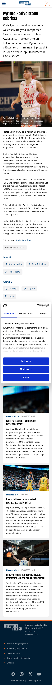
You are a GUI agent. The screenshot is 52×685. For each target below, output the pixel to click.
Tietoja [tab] (43, 313)
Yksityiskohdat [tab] (26, 313)
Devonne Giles (15, 264)
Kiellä (26, 377)
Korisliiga (12, 288)
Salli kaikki (26, 361)
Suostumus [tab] (9, 313)
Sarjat (11, 296)
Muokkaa (24, 369)
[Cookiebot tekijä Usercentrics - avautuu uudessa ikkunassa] (37, 306)
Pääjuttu (31, 288)
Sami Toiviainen (39, 264)
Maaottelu (11, 494)
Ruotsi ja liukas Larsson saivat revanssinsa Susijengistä (21, 501)
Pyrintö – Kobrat (23, 240)
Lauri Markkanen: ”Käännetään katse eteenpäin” (21, 422)
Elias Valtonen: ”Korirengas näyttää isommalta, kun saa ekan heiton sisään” (25, 576)
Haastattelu (11, 416)
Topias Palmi (14, 271)
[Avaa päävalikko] (4, 3)
